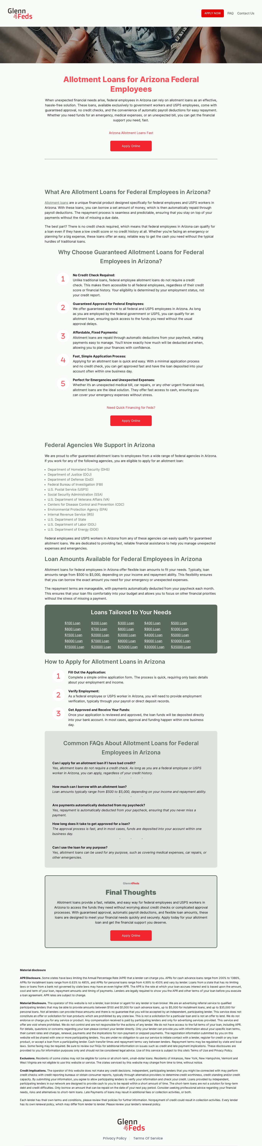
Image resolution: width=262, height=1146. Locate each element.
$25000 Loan (128, 647)
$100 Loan (72, 623)
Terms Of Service (148, 1138)
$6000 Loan (74, 641)
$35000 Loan (181, 647)
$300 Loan (126, 623)
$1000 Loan (180, 629)
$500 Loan (179, 623)
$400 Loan (152, 623)
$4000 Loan (153, 635)
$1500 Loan (73, 635)
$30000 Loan (154, 647)
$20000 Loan (101, 647)
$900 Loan (152, 629)
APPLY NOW (212, 13)
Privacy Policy (114, 1138)
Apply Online (131, 146)
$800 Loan (126, 629)
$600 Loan (73, 629)
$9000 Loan (153, 641)
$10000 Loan (180, 641)
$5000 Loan (180, 635)
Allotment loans (56, 203)
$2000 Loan (100, 635)
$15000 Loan (74, 647)
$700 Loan (99, 629)
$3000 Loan (127, 635)
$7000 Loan (100, 641)
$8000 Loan (127, 641)
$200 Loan (99, 623)
